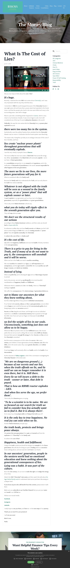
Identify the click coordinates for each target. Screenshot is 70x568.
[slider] (25, 90)
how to (55, 67)
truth (54, 82)
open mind (56, 76)
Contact (60, 6)
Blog (55, 6)
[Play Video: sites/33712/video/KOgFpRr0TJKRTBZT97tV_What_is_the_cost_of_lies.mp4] (26, 77)
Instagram (7, 502)
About (25, 6)
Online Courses (37, 7)
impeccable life (13, 225)
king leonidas (57, 71)
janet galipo (56, 69)
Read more (42, 556)
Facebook (7, 499)
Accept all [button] (31, 562)
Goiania (36, 116)
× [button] (68, 551)
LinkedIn (6, 505)
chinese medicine (58, 63)
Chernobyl (38, 100)
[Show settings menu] (45, 90)
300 (54, 60)
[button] (35, 564)
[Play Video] (5, 90)
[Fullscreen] (47, 90)
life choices (56, 74)
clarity (54, 65)
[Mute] (42, 90)
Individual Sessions (31, 7)
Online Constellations (44, 7)
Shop (51, 6)
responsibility (57, 80)
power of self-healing (59, 78)
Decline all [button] (39, 562)
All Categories (57, 58)
